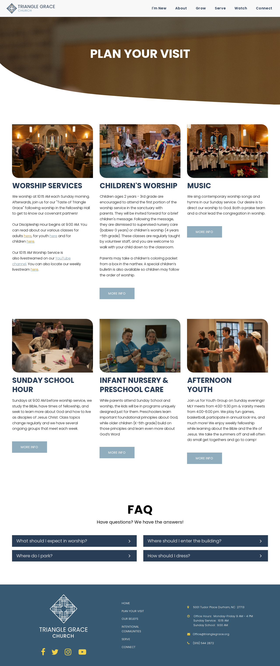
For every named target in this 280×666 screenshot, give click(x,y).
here (53, 235)
